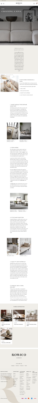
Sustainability (28, 377)
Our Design (28, 379)
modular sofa (13, 183)
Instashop (28, 386)
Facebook (21, 365)
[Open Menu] (2, 4)
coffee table (22, 180)
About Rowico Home (27, 374)
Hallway (14, 382)
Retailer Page (35, 374)
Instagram (12, 365)
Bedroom (14, 384)
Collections (28, 380)
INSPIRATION (3, 74)
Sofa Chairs (15, 379)
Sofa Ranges (15, 378)
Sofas (14, 376)
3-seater (17, 170)
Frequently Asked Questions (22, 377)
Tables (14, 373)
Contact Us (22, 374)
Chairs (14, 375)
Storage (14, 381)
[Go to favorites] (34, 4)
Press (27, 382)
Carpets (14, 386)
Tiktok (26, 365)
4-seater (23, 152)
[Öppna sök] (4, 4)
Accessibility (22, 394)
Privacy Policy (22, 391)
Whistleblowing (22, 392)
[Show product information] (15, 135)
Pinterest (17, 365)
